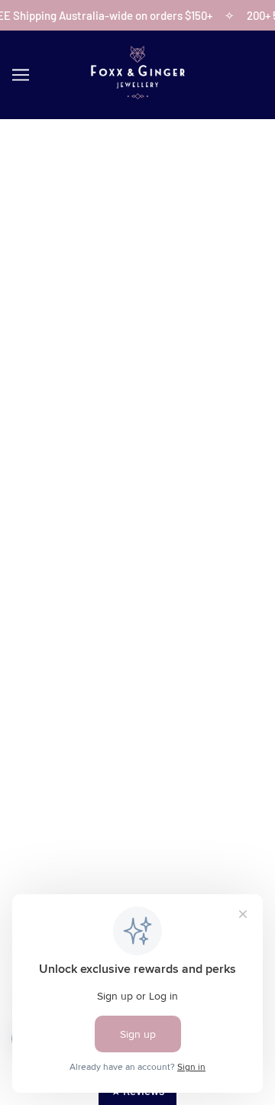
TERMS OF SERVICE (137, 725)
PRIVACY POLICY (138, 748)
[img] (87, 823)
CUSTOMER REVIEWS (138, 557)
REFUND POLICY (138, 702)
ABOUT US (137, 510)
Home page (155, 302)
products (167, 319)
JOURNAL (138, 603)
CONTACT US (137, 534)
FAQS (137, 580)
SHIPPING (137, 678)
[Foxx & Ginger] (137, 95)
